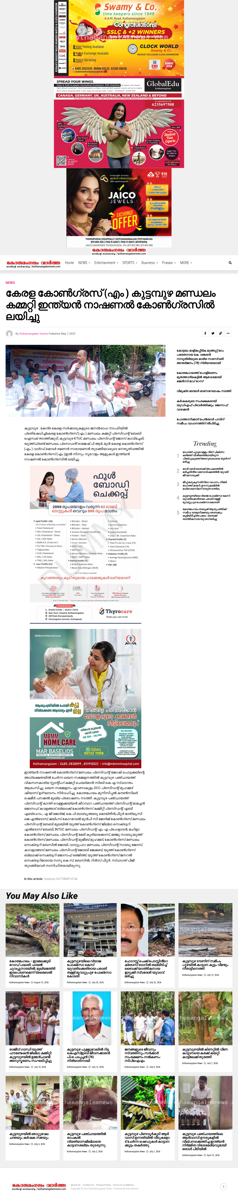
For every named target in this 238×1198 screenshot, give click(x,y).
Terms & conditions (123, 1185)
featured (49, 879)
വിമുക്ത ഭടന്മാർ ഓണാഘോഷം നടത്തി (204, 391)
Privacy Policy (103, 1185)
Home (69, 262)
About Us (76, 1185)
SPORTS (128, 262)
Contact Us (88, 1185)
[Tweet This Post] (213, 333)
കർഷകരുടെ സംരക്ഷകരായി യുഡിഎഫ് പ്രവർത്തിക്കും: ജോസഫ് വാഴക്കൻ (202, 405)
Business (148, 262)
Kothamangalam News (19, 982)
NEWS (82, 262)
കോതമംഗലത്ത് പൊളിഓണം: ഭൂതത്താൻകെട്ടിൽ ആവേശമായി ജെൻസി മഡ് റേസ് (199, 377)
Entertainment (104, 262)
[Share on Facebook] (205, 333)
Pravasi (167, 262)
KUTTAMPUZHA (66, 879)
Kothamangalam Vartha (34, 333)
